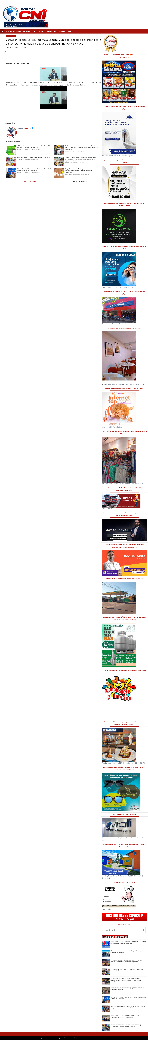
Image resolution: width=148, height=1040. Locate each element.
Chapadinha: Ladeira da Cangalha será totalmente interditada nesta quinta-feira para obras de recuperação (80, 170)
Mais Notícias (51, 31)
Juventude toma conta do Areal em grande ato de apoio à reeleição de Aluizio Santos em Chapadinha (126, 970)
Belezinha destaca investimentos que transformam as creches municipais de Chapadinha (33, 158)
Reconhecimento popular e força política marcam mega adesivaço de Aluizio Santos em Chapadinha (125, 1025)
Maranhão (27, 31)
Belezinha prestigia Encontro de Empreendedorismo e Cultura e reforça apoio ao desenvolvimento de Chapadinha (128, 1007)
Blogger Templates (62, 1038)
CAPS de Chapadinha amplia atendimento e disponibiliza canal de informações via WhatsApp (34, 146)
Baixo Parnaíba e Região (13, 31)
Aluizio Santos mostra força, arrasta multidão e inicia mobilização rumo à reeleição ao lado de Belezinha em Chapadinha (125, 980)
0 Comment (23, 47)
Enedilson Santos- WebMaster (101, 1038)
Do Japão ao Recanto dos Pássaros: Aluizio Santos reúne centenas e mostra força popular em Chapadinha (126, 961)
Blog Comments (30, 181)
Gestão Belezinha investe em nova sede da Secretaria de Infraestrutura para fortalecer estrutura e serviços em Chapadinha (82, 147)
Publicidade (61, 31)
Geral (69, 31)
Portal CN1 (27, 128)
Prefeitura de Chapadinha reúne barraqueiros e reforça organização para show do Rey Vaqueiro (125, 1016)
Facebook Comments (80, 181)
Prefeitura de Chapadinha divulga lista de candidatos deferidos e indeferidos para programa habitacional (128, 942)
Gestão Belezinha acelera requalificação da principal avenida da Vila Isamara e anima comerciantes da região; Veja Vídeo (81, 159)
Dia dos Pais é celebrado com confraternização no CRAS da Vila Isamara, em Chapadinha (34, 169)
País (35, 31)
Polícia (42, 31)
